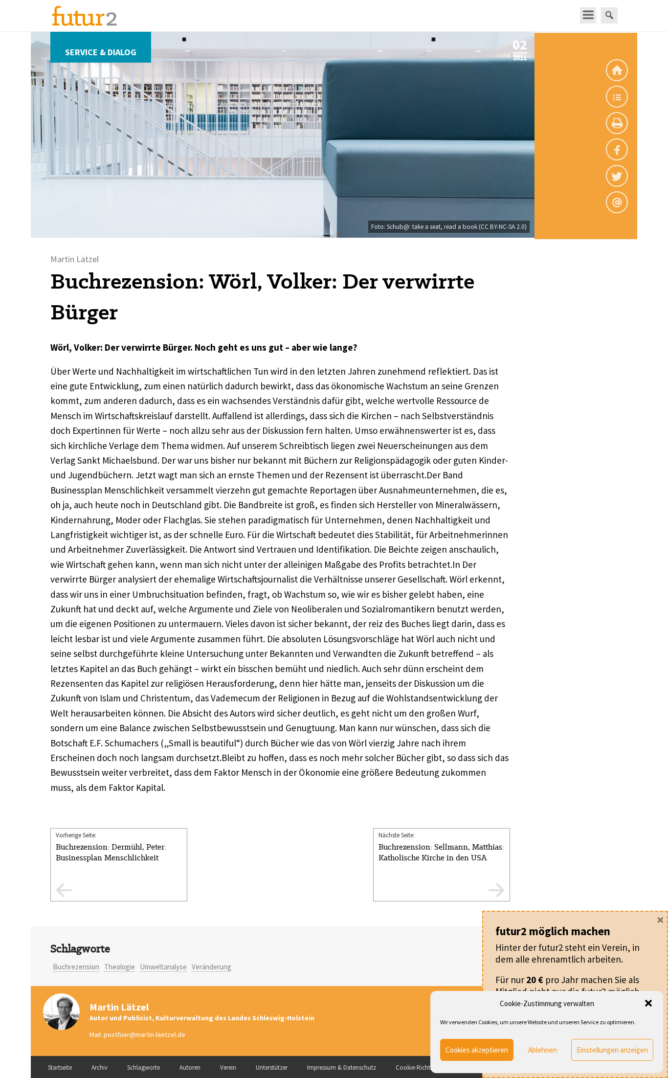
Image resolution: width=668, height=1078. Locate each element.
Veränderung (211, 966)
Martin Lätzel (119, 1007)
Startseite (60, 1067)
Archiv (99, 1067)
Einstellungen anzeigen (612, 1050)
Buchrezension (76, 966)
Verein (228, 1067)
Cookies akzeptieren (476, 1050)
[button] (648, 1003)
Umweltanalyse (163, 966)
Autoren (189, 1067)
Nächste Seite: (441, 847)
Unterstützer (272, 1067)
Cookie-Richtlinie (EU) (425, 1067)
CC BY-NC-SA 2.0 (503, 227)
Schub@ (398, 227)
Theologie (119, 966)
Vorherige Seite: (111, 847)
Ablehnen (542, 1050)
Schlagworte (143, 1067)
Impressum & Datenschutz (341, 1067)
